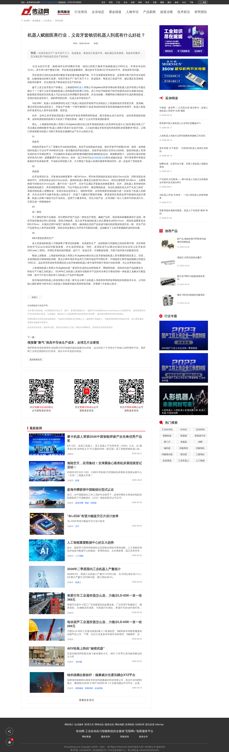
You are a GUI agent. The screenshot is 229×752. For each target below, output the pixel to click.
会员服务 (79, 724)
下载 (191, 2)
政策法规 (166, 12)
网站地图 (119, 724)
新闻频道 (63, 12)
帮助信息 (99, 724)
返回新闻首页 (36, 359)
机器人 (80, 87)
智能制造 (167, 435)
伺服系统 (183, 448)
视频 (162, 2)
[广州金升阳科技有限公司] (183, 74)
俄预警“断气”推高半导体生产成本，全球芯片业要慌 (63, 342)
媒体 (177, 2)
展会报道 (115, 12)
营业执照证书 (99, 750)
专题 (155, 2)
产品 (118, 2)
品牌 (133, 2)
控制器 (94, 502)
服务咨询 (105, 736)
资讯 (111, 2)
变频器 (183, 441)
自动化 (183, 429)
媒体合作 (143, 736)
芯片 (77, 526)
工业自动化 (167, 429)
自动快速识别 (99, 157)
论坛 (184, 2)
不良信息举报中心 (116, 750)
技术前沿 (183, 12)
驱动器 (183, 454)
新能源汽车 (200, 435)
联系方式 (89, 724)
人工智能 (79, 555)
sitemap (160, 724)
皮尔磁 (78, 661)
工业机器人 (183, 460)
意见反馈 (150, 724)
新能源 (183, 435)
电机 (87, 502)
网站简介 (69, 724)
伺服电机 (200, 448)
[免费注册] (53, 2)
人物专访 (132, 12)
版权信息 (109, 724)
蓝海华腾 (79, 502)
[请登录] (45, 2)
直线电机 (79, 688)
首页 (103, 2)
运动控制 (99, 688)
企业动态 (98, 12)
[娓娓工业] (183, 40)
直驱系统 (89, 688)
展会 (169, 2)
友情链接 (129, 724)
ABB (200, 441)
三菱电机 (200, 454)
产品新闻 (149, 12)
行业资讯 (81, 12)
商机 (140, 2)
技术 (147, 2)
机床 (77, 480)
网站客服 (86, 736)
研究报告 (201, 12)
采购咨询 (124, 736)
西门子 (167, 441)
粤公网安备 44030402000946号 (143, 750)
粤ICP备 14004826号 (80, 750)
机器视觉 (167, 460)
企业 (125, 2)
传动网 (27, 20)
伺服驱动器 (167, 454)
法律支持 (140, 724)
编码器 (167, 448)
